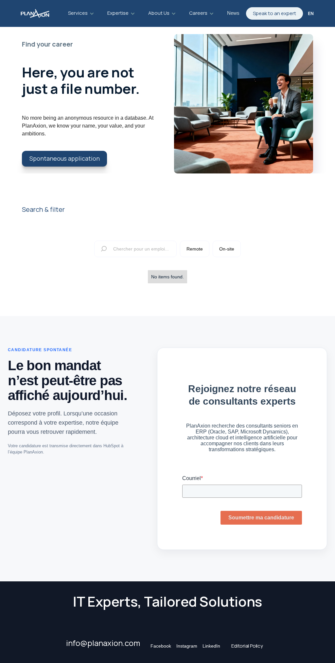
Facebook (160, 646)
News (233, 13)
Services (78, 13)
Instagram (186, 646)
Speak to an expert (274, 13)
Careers (198, 13)
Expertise (118, 13)
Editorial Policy (247, 645)
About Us (158, 13)
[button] (81, 13)
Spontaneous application (64, 158)
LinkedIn (211, 646)
